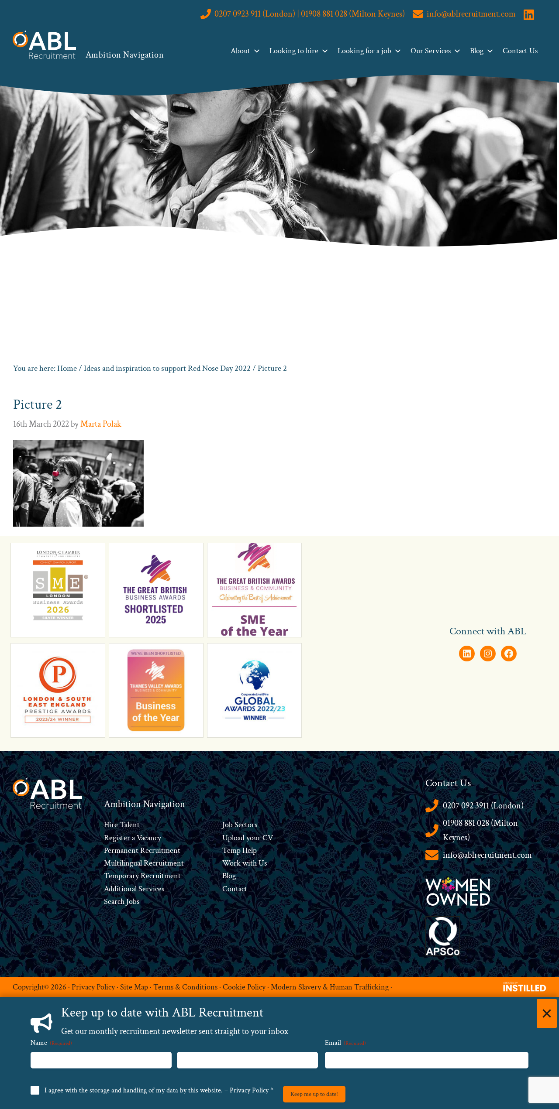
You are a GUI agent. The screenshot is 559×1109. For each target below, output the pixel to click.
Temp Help (239, 850)
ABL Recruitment (44, 44)
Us (262, 863)
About (240, 51)
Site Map (134, 987)
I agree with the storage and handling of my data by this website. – (159, 1090)
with (249, 863)
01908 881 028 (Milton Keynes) (480, 830)
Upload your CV (247, 838)
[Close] (547, 1013)
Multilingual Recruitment (144, 863)
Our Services (431, 51)
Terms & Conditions (185, 987)
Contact (234, 889)
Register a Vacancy (132, 838)
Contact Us (520, 51)
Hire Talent (122, 825)
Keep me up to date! (314, 1094)
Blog (476, 51)
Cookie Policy (244, 987)
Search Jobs (121, 902)
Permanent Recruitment (142, 850)
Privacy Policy (93, 987)
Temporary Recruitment (142, 876)
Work (232, 863)
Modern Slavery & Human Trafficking (330, 987)
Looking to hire (293, 51)
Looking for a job (364, 51)
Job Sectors (239, 825)
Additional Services (134, 889)
